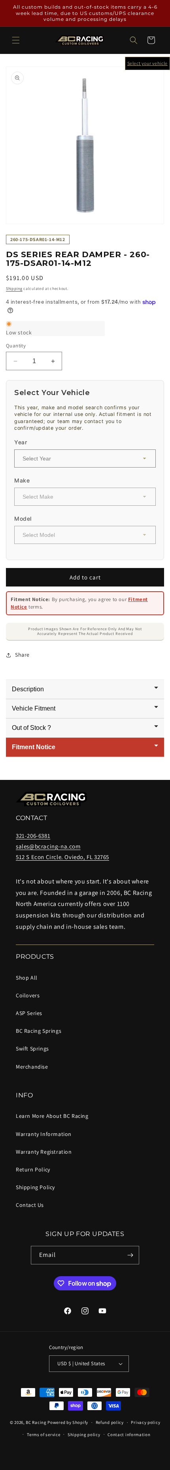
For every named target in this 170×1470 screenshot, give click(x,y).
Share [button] (22, 654)
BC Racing (36, 1422)
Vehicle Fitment (33, 708)
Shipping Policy (35, 1187)
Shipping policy (84, 1434)
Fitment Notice (33, 747)
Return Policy (33, 1169)
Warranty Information (44, 1134)
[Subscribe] (130, 1255)
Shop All (27, 977)
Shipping (14, 288)
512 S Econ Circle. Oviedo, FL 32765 (62, 857)
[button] (16, 40)
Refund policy (110, 1422)
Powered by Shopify (67, 1422)
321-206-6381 (33, 835)
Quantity (16, 345)
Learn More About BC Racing (52, 1115)
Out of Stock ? (31, 727)
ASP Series (29, 1013)
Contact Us (30, 1204)
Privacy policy (145, 1422)
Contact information (129, 1434)
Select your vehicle (147, 63)
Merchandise (32, 1066)
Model (23, 518)
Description (28, 689)
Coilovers (28, 995)
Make (22, 480)
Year (20, 442)
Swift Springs (32, 1048)
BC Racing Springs (38, 1030)
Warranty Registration (44, 1151)
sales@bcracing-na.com (48, 846)
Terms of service (43, 1434)
